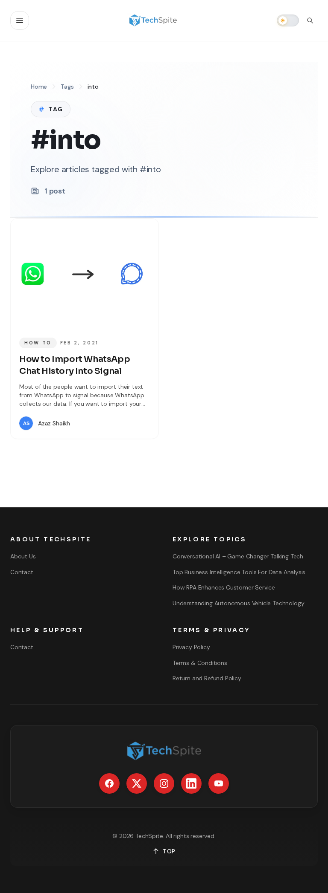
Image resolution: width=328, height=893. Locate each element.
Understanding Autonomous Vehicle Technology (238, 603)
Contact (21, 572)
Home (39, 86)
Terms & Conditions (200, 663)
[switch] (288, 20)
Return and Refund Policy (207, 678)
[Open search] (310, 20)
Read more (125, 423)
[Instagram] (164, 783)
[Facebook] (109, 783)
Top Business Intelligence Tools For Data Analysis (239, 572)
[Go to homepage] (153, 20)
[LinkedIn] (191, 783)
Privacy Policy (191, 647)
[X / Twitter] (136, 783)
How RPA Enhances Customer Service (224, 587)
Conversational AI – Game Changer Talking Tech (238, 556)
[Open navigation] (19, 20)
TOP (169, 851)
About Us (23, 556)
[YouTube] (218, 783)
